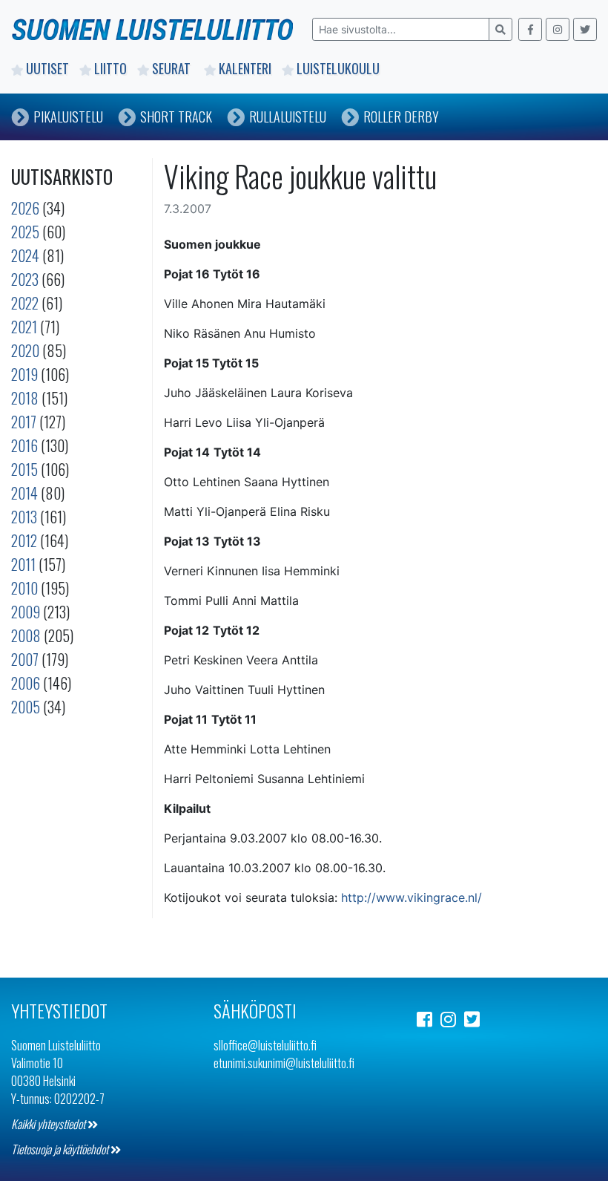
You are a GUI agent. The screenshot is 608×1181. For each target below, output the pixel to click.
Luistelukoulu (338, 68)
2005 (25, 707)
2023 (25, 279)
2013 (24, 517)
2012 (24, 540)
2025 (25, 231)
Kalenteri (245, 68)
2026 (25, 208)
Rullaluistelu (287, 116)
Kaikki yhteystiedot (49, 1124)
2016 (24, 445)
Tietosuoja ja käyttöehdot (60, 1149)
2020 (25, 350)
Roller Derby (401, 116)
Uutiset (47, 68)
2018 (25, 398)
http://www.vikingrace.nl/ (411, 897)
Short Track (176, 116)
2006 (25, 683)
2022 (25, 303)
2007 (25, 659)
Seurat (173, 68)
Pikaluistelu (68, 116)
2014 (24, 493)
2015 (24, 469)
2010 (24, 588)
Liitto (110, 68)
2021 (24, 326)
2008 (26, 635)
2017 (23, 421)
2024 (25, 255)
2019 (24, 374)
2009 (25, 612)
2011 (23, 564)
